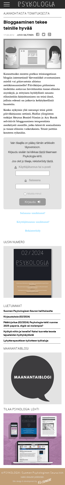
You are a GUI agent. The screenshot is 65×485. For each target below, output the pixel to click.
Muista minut (34, 193)
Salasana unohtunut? (32, 213)
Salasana (35, 180)
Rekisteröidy (33, 230)
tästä (50, 161)
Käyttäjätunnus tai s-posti (35, 167)
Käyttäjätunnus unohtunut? (33, 221)
